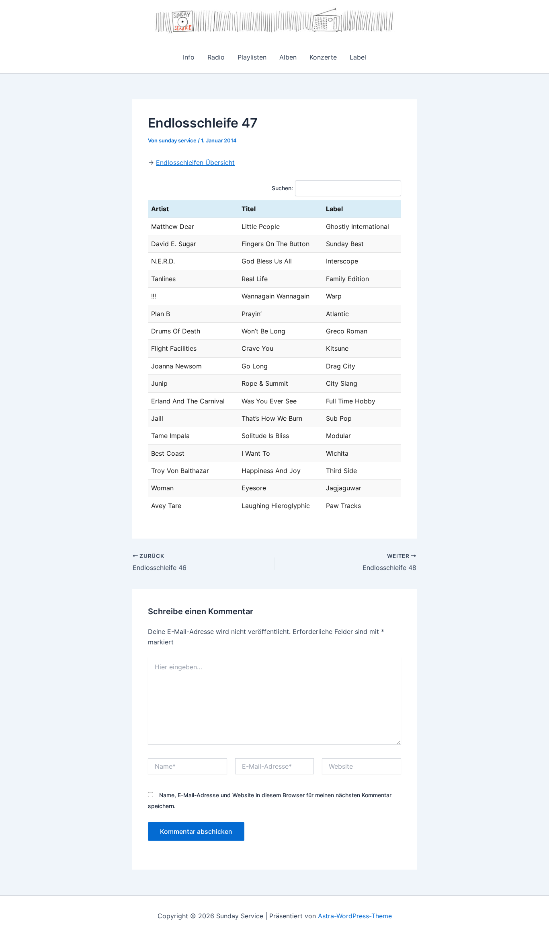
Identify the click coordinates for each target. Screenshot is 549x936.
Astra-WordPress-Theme (355, 916)
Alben (288, 57)
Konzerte (323, 57)
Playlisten (252, 57)
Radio (216, 57)
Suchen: (282, 188)
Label (358, 57)
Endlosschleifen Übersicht (195, 162)
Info (189, 57)
